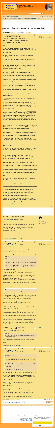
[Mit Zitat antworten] (35, 35)
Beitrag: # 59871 (7, 330)
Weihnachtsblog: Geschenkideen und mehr (11, 238)
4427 (43, 221)
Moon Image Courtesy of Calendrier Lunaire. (27, 419)
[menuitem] (11, 16)
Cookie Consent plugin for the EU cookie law (42, 425)
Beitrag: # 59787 (7, 219)
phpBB (24, 415)
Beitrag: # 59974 (7, 351)
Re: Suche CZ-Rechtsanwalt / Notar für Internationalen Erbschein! (13, 217)
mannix (40, 327)
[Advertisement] (28, 211)
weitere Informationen (39, 419)
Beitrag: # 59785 (7, 38)
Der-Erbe (40, 34)
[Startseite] (9, 6)
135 (42, 329)
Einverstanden (43, 423)
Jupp (12, 219)
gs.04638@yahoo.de (23, 183)
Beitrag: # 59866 (7, 244)
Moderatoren (9, 29)
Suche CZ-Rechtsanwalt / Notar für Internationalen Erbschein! (23, 28)
